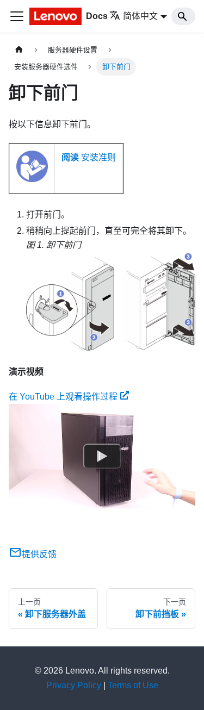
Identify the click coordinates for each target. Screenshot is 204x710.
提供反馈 (39, 554)
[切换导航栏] (17, 16)
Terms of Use (133, 685)
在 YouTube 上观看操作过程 (63, 396)
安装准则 (88, 157)
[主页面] (19, 49)
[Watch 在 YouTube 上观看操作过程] (102, 456)
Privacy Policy (73, 685)
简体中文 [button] (140, 16)
